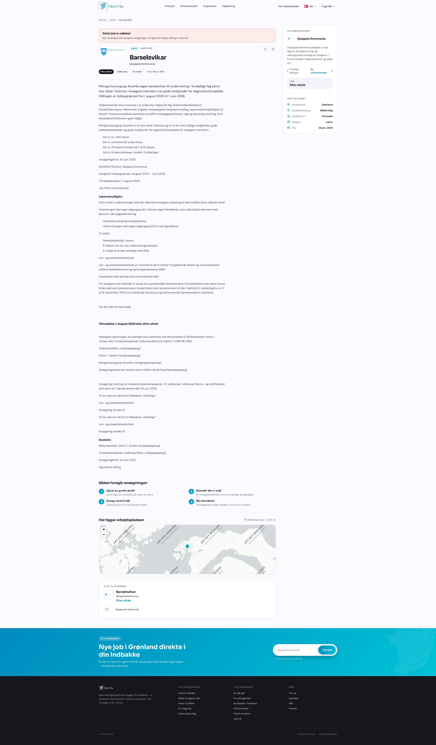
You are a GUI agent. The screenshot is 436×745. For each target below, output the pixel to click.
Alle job (103, 19)
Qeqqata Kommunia (311, 38)
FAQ (291, 703)
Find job (170, 6)
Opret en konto (241, 713)
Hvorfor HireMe (186, 693)
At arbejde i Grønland (245, 703)
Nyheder (293, 698)
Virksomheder (189, 6)
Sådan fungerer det (189, 698)
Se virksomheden (318, 71)
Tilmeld (327, 650)
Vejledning (228, 6)
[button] (187, 547)
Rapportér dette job (127, 609)
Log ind (326, 6)
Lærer (113, 19)
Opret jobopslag (187, 713)
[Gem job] (265, 49)
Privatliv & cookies (306, 734)
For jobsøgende (242, 698)
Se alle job (239, 693)
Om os (292, 693)
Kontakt (293, 708)
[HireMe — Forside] (111, 6)
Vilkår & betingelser (327, 734)
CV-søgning (184, 708)
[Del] (273, 49)
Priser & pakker (186, 703)
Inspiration (209, 6)
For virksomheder (288, 6)
